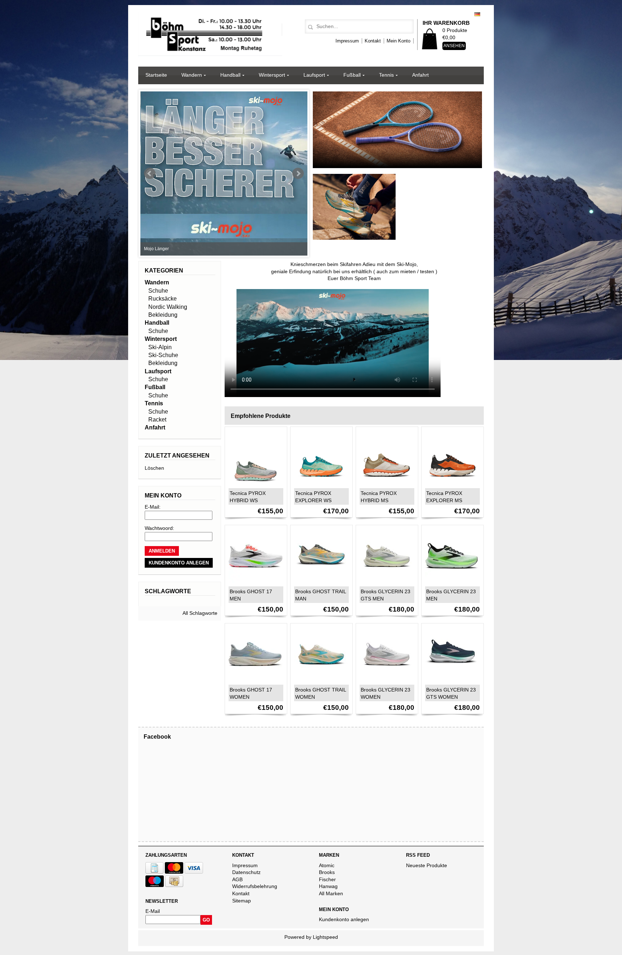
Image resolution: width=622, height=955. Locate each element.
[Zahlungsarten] (154, 872)
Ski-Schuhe (163, 355)
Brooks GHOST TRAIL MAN (320, 595)
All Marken (331, 893)
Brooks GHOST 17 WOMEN (251, 693)
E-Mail (152, 911)
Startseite (156, 75)
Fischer (327, 879)
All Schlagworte (199, 613)
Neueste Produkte (426, 865)
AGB (237, 879)
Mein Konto (398, 41)
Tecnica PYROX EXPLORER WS (313, 496)
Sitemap (241, 901)
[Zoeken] (309, 27)
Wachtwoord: (159, 528)
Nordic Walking (167, 307)
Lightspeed (325, 937)
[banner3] (354, 240)
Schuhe (158, 291)
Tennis (386, 75)
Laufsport (314, 75)
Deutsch (477, 14)
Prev (150, 173)
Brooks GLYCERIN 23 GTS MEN (385, 595)
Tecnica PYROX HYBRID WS (248, 496)
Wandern (191, 75)
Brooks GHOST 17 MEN (251, 595)
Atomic (326, 865)
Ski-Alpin (160, 347)
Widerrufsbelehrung (254, 886)
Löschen (154, 468)
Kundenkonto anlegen (344, 919)
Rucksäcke (162, 299)
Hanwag (328, 886)
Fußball (352, 75)
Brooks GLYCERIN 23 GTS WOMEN (451, 693)
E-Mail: (153, 507)
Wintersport (272, 75)
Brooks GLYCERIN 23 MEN (451, 595)
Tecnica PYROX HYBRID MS (379, 496)
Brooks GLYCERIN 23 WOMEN (385, 693)
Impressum (347, 41)
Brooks (327, 872)
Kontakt (373, 41)
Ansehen (454, 45)
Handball (230, 75)
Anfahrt (420, 75)
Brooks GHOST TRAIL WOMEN (320, 693)
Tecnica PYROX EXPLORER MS (444, 496)
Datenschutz (246, 872)
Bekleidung (162, 315)
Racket (157, 419)
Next (298, 173)
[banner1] (397, 168)
